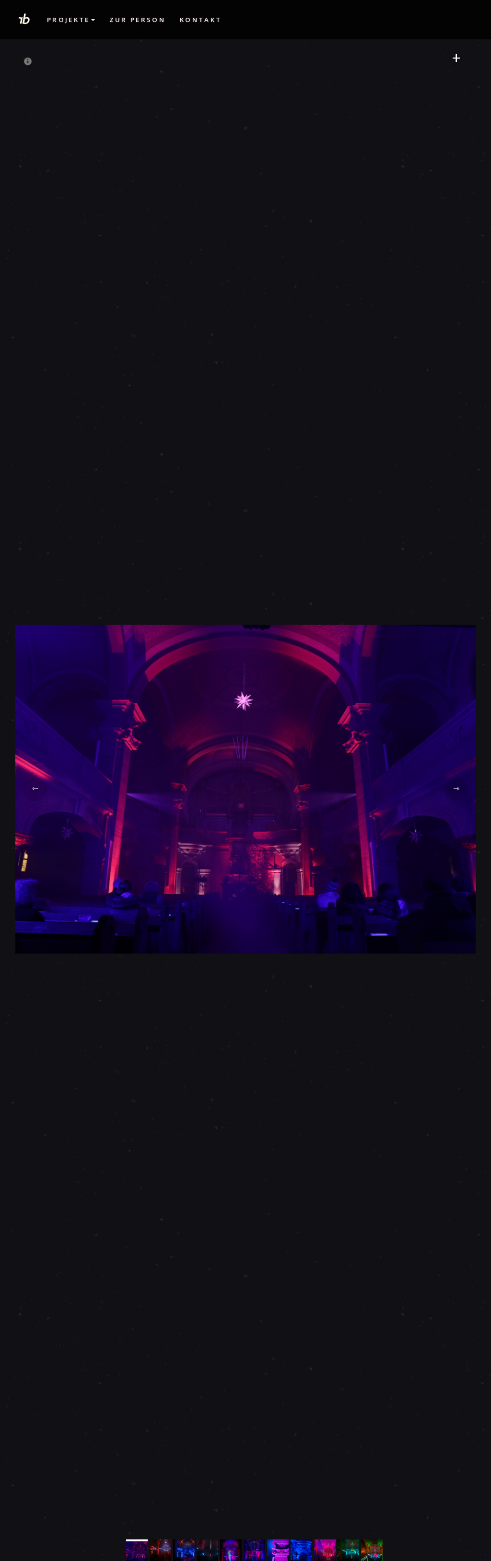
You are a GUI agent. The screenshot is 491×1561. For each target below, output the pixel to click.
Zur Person (137, 19)
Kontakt (201, 19)
